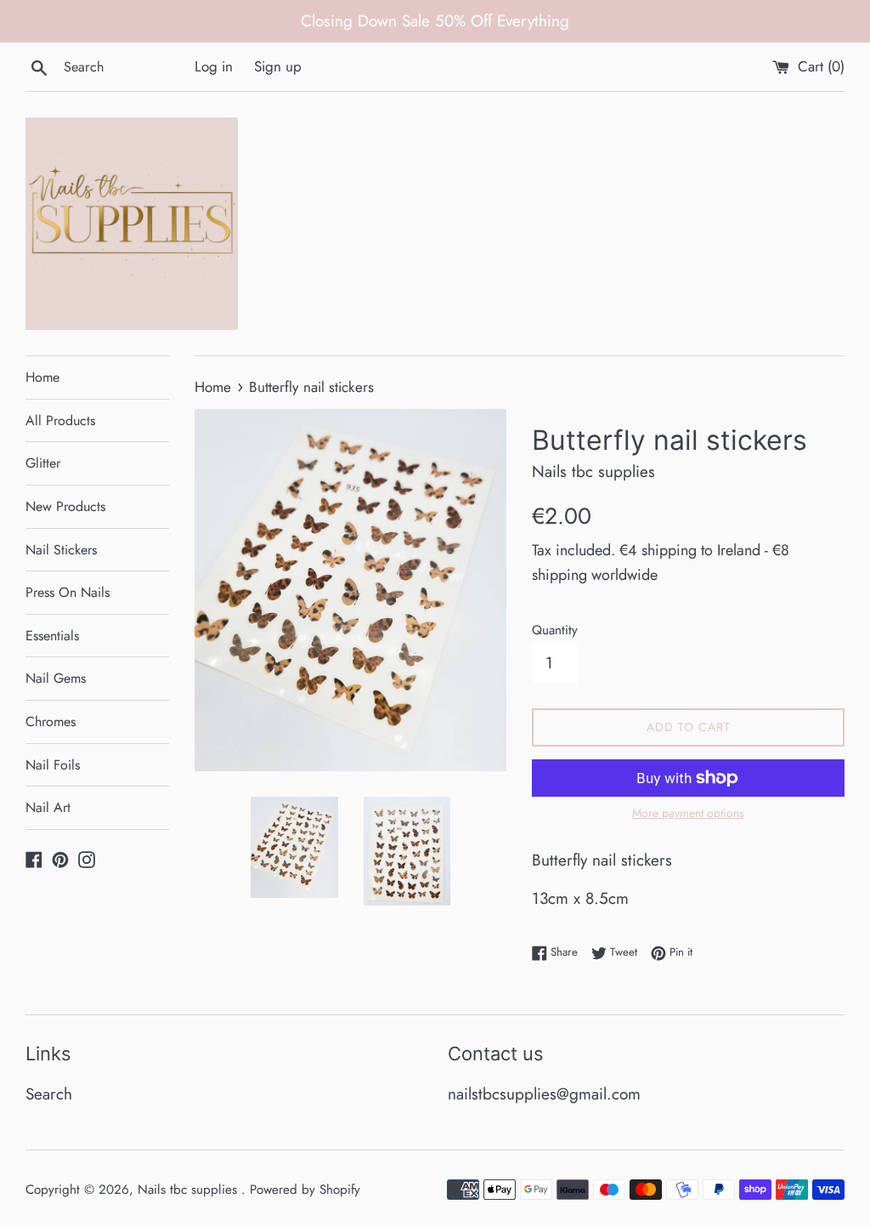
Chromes (50, 721)
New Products (65, 506)
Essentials (52, 635)
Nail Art (48, 807)
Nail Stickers (61, 550)
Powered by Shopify (305, 1189)
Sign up (278, 66)
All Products (60, 420)
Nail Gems (55, 678)
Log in (214, 66)
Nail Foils (52, 765)
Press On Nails (67, 592)
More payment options (688, 812)
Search (48, 1093)
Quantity (555, 630)
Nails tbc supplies (189, 1189)
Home (42, 377)
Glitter (42, 463)
